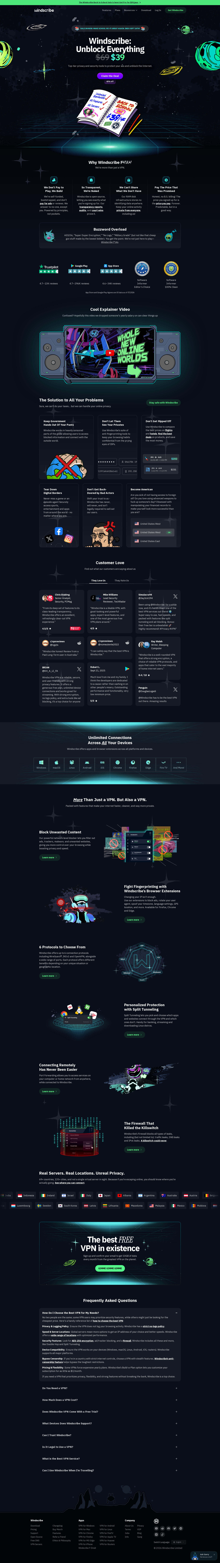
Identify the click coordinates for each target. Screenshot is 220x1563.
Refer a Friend (59, 1537)
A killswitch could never (154, 1140)
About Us (129, 1525)
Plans (117, 10)
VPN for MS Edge (86, 1540)
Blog (139, 1533)
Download (146, 10)
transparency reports (90, 206)
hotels (153, 433)
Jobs (127, 1533)
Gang (139, 1537)
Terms (128, 1529)
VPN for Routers (107, 1544)
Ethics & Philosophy (62, 1540)
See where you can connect (69, 1182)
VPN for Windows (86, 1525)
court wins (97, 210)
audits (82, 210)
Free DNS (35, 1540)
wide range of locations (63, 1335)
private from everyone (128, 210)
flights (168, 430)
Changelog (58, 1525)
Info (127, 1537)
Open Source (36, 1537)
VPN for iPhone (86, 1544)
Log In (158, 10)
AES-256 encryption (82, 1340)
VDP (139, 1529)
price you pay (163, 203)
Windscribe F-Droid (87, 1548)
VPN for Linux (106, 1529)
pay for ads (46, 203)
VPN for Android (107, 1525)
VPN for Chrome (86, 1533)
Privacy (140, 1525)
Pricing (34, 1529)
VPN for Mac (84, 1529)
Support (34, 1533)
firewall (127, 1340)
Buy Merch (58, 1529)
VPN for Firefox (86, 1537)
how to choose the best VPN (108, 1320)
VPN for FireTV (106, 1533)
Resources (129, 10)
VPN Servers (36, 1544)
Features (106, 10)
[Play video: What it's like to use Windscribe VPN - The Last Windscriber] (110, 353)
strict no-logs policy (153, 1326)
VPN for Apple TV (108, 1537)
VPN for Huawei (107, 1540)
